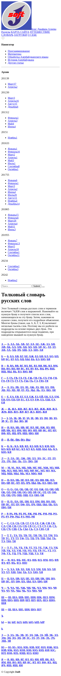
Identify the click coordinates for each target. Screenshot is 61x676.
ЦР (3, 581)
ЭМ (3, 638)
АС (44, 347)
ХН (44, 569)
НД (27, 480)
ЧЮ (34, 590)
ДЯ (54, 390)
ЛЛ (34, 458)
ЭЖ (36, 635)
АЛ (14, 347)
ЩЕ (21, 609)
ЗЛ (41, 418)
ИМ (19, 430)
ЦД (22, 578)
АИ (53, 344)
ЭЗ (41, 635)
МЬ (22, 473)
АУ (53, 347)
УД (35, 547)
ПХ (28, 504)
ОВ (26, 489)
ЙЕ (12, 439)
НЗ (37, 480)
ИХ (9, 433)
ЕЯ (3, 402)
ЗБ (15, 418)
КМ (47, 446)
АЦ (14, 350)
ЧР (54, 587)
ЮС (52, 650)
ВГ (21, 365)
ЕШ (47, 399)
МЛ (9, 470)
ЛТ (49, 458)
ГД (20, 378)
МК (3, 470)
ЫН (25, 622)
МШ (9, 473)
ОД (36, 489)
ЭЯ (9, 641)
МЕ (40, 467)
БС (7, 359)
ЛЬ (19, 461)
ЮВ (31, 647)
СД (32, 523)
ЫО (31, 622)
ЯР (24, 662)
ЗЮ (21, 421)
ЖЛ (54, 409)
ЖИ (48, 409)
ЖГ (25, 409)
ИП (35, 430)
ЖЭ (32, 411)
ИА (12, 427)
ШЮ (52, 600)
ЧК (34, 587)
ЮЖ (49, 647)
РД (20, 513)
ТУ (17, 538)
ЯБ (12, 659)
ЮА (19, 647)
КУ (28, 449)
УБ (20, 547)
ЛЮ (30, 461)
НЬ (39, 483)
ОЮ (36, 495)
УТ (49, 550)
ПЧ (33, 504)
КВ (21, 446)
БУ (12, 359)
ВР (18, 368)
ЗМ (46, 418)
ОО (24, 492)
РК (40, 513)
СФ (49, 526)
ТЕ (30, 535)
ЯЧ (3, 665)
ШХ (39, 600)
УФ (3, 553)
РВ (15, 513)
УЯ (41, 553)
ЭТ (33, 638)
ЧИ (28, 587)
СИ (48, 523)
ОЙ (57, 489)
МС (37, 470)
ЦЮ (39, 581)
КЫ (44, 449)
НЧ (28, 483)
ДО (8, 390)
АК (8, 347)
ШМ (51, 597)
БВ (17, 356)
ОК (3, 492)
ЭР (23, 638)
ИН (25, 430)
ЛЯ (36, 461)
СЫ (25, 529)
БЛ (46, 356)
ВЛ (50, 365)
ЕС (23, 399)
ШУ (33, 600)
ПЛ (32, 501)
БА (12, 356)
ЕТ (27, 399)
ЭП (19, 638)
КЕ (26, 446)
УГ (30, 547)
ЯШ (9, 665)
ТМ (50, 535)
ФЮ (24, 563)
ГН (55, 378)
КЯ (9, 452)
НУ (18, 483)
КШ (38, 449)
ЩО (33, 609)
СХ (54, 526)
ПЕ (21, 501)
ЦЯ (45, 581)
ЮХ (16, 653)
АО (30, 347)
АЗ (47, 344)
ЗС (6, 421)
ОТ (44, 492)
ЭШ (3, 641)
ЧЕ (17, 587)
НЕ (32, 480)
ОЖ (41, 489)
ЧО (50, 587)
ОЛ (8, 492)
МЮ (33, 473)
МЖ (45, 467)
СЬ (31, 529)
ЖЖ (42, 409)
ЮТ (3, 653)
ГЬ (31, 381)
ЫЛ (19, 622)
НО (3, 483)
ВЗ (35, 365)
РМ (45, 513)
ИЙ (3, 430)
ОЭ (31, 495)
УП (34, 550)
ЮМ (22, 650)
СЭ (36, 529)
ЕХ (42, 399)
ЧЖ (23, 587)
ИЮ (31, 433)
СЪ (20, 529)
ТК (40, 535)
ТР (2, 538)
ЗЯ (26, 421)
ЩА (14, 609)
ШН (3, 600)
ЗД (27, 418)
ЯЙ (42, 659)
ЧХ (13, 590)
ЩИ (27, 609)
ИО (30, 430)
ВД (26, 365)
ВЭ (19, 371)
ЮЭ (29, 653)
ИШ (24, 433)
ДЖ (32, 387)
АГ (27, 344)
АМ (19, 347)
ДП (13, 390)
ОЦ (8, 495)
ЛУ (53, 458)
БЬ (32, 359)
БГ (21, 356)
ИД (32, 427)
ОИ (51, 489)
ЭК (51, 635)
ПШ (38, 504)
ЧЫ (18, 590)
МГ (34, 467)
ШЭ (45, 600)
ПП (53, 501)
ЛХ (3, 461)
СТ (39, 526)
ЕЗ (36, 396)
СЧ (8, 529)
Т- (11, 535)
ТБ (20, 535)
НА (12, 480)
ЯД (27, 659)
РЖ (30, 513)
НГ (22, 480)
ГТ (12, 381)
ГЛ (45, 378)
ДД (22, 387)
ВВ (17, 365)
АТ (49, 347)
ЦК (42, 578)
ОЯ (42, 495)
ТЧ (37, 538)
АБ (17, 344)
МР (32, 470)
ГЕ (25, 378)
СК (53, 523)
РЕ (25, 513)
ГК (40, 378)
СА (12, 523)
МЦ (3, 473)
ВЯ (30, 371)
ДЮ (48, 390)
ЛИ (28, 458)
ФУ (8, 563)
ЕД (26, 396)
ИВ (22, 427)
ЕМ (56, 396)
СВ (22, 523)
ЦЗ (32, 578)
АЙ (3, 347)
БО (51, 356)
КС (18, 449)
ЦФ (18, 581)
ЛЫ (14, 461)
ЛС (44, 458)
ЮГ (37, 647)
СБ (17, 523)
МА (18, 467)
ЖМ (3, 411)
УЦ (14, 553)
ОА (16, 489)
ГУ (16, 381)
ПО (48, 501)
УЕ (40, 547)
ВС (23, 368)
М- (13, 467)
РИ (35, 513)
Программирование (19, 51)
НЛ (52, 480)
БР (2, 359)
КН (52, 446)
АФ (3, 350)
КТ (23, 449)
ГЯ (46, 381)
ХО (49, 569)
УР (39, 550)
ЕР (18, 399)
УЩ (30, 553)
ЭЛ (56, 635)
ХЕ (22, 569)
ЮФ (9, 653)
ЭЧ (52, 638)
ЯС (29, 662)
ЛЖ (23, 458)
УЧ (19, 553)
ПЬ (50, 504)
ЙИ (17, 439)
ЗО (55, 418)
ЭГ (26, 635)
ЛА (12, 458)
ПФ (22, 504)
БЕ (26, 356)
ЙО (23, 439)
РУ (7, 516)
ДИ (42, 387)
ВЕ (31, 365)
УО (29, 550)
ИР (39, 430)
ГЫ (26, 381)
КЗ (31, 446)
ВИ (40, 365)
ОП (30, 492)
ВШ (52, 368)
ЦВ (17, 578)
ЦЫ (29, 581)
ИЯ (37, 433)
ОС (39, 492)
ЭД (31, 635)
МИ (57, 467)
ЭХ (47, 638)
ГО (3, 381)
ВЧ (46, 368)
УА (15, 547)
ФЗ (29, 560)
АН (25, 347)
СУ (44, 526)
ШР (22, 600)
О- (11, 489)
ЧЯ (40, 590)
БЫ (27, 359)
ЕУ (32, 399)
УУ (54, 550)
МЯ (40, 473)
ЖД (30, 409)
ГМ (50, 378)
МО (20, 470)
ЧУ (7, 590)
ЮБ (25, 647)
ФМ (45, 560)
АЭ (30, 350)
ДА (12, 387)
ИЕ (37, 427)
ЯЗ (31, 659)
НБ (17, 480)
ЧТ (3, 590)
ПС (8, 504)
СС (34, 526)
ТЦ (32, 538)
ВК (45, 365)
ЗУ (11, 421)
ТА (15, 535)
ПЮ (3, 507)
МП (26, 470)
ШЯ (3, 603)
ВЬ (15, 371)
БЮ (43, 359)
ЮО (35, 650)
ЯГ (22, 659)
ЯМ (3, 662)
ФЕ (24, 560)
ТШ (42, 538)
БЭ (37, 359)
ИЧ (19, 433)
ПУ (17, 504)
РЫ (17, 516)
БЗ (36, 356)
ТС (7, 538)
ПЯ (9, 507)
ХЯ (41, 572)
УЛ (13, 550)
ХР (53, 569)
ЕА (12, 396)
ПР (3, 504)
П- (11, 501)
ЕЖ (31, 396)
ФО (51, 560)
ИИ (53, 427)
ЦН (48, 578)
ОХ (3, 495)
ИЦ (14, 433)
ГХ (21, 381)
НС (13, 483)
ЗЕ (32, 418)
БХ (17, 359)
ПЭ (55, 504)
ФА (13, 560)
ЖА (14, 409)
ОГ (31, 489)
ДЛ (47, 387)
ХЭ (30, 572)
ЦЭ (34, 581)
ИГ (27, 427)
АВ (22, 344)
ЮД (43, 647)
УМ (19, 550)
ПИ (27, 501)
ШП (16, 600)
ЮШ (22, 653)
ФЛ (40, 560)
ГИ (35, 378)
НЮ (49, 483)
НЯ (55, 483)
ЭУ (37, 638)
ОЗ (46, 489)
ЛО (39, 458)
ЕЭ (53, 399)
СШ (14, 529)
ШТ (27, 600)
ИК (8, 430)
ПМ (37, 501)
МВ (29, 467)
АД (32, 344)
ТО (55, 535)
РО (55, 513)
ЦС (8, 581)
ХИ (28, 569)
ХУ (7, 572)
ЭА (12, 635)
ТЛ (45, 535)
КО (3, 449)
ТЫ (48, 538)
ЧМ (44, 587)
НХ (23, 483)
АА (12, 344)
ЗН (50, 418)
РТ (2, 516)
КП (8, 449)
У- (11, 547)
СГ (27, 523)
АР (39, 347)
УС (44, 550)
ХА (12, 569)
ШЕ (27, 597)
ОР (34, 492)
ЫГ (14, 622)
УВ (25, 547)
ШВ (21, 597)
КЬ (50, 449)
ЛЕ (17, 458)
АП (35, 347)
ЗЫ (16, 421)
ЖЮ (38, 411)
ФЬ (13, 563)
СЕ (37, 523)
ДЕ (26, 387)
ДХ (27, 390)
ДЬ (38, 390)
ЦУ (12, 581)
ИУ (54, 430)
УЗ (50, 547)
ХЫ (19, 572)
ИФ (3, 433)
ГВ (15, 378)
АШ (24, 350)
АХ (9, 350)
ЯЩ (15, 665)
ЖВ (20, 409)
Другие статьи (16, 62)
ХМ (38, 569)
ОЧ (13, 495)
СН (14, 526)
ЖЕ (36, 409)
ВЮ (25, 371)
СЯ (47, 529)
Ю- (14, 647)
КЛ (41, 446)
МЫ (16, 473)
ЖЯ (44, 411)
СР (29, 526)
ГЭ (36, 381)
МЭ (28, 473)
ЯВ (17, 659)
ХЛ (33, 569)
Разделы (5, 32)
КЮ (3, 452)
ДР (18, 390)
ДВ (17, 387)
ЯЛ (52, 659)
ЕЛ (51, 396)
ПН (43, 501)
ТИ (35, 535)
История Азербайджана (21, 59)
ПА (16, 501)
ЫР (42, 622)
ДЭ (43, 390)
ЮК (9, 650)
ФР (56, 560)
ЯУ (39, 662)
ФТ (3, 563)
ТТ (12, 538)
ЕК (46, 396)
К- (11, 446)
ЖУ (27, 411)
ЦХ (23, 581)
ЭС (28, 638)
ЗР (2, 421)
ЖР (21, 411)
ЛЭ (24, 461)
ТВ (25, 535)
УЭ (36, 553)
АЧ (19, 350)
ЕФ (37, 399)
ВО (8, 368)
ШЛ (45, 597)
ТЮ (8, 541)
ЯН (9, 662)
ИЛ (14, 430)
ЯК (47, 659)
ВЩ (3, 371)
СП (25, 526)
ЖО (16, 411)
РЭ (22, 516)
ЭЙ (46, 635)
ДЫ (32, 390)
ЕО (8, 399)
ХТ (3, 572)
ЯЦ (54, 662)
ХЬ (25, 572)
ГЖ (30, 378)
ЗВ (19, 418)
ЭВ (22, 635)
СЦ (3, 529)
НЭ (44, 483)
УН (24, 550)
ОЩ (25, 495)
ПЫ (45, 504)
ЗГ (23, 418)
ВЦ (42, 368)
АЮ (35, 350)
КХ (33, 449)
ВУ (32, 368)
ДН (3, 390)
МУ (48, 470)
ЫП (36, 622)
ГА (11, 378)
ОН (19, 492)
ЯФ (44, 662)
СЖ (42, 523)
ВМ (55, 365)
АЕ (37, 344)
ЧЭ (29, 590)
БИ (41, 356)
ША (14, 597)
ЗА (10, 418)
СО (19, 526)
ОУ (49, 492)
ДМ (52, 387)
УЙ (3, 550)
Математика (14, 54)
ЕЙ (41, 396)
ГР (7, 381)
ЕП (13, 399)
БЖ (31, 356)
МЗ (51, 467)
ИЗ (47, 427)
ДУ (22, 390)
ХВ (17, 569)
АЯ (41, 350)
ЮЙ (3, 650)
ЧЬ (24, 590)
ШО (9, 600)
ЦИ (37, 578)
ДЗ (37, 387)
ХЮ (35, 572)
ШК (39, 597)
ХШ (13, 572)
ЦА (12, 578)
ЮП (41, 650)
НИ (42, 480)
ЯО (14, 662)
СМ (9, 526)
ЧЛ (39, 587)
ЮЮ (36, 653)
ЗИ (36, 418)
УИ (55, 547)
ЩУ (39, 609)
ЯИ (37, 659)
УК (8, 550)
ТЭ (3, 541)
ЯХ (49, 662)
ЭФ (43, 638)
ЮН (28, 650)
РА (11, 513)
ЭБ (17, 635)
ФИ (34, 560)
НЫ (33, 483)
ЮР (47, 650)
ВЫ (9, 371)
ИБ (17, 427)
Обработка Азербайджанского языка (28, 57)
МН (15, 470)
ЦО (53, 578)
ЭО (14, 638)
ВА (12, 365)
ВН (3, 368)
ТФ (22, 538)
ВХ (37, 368)
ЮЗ (56, 647)
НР (8, 483)
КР (13, 449)
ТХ (27, 538)
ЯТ (34, 662)
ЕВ (17, 396)
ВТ (27, 368)
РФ (12, 516)
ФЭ (19, 563)
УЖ (45, 547)
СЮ (41, 529)
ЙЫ (28, 439)
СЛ (3, 526)
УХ (9, 553)
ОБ (21, 489)
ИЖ (42, 427)
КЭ (55, 449)
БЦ (22, 359)
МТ (42, 470)
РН (50, 513)
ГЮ (41, 381)
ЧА (12, 587)
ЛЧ (8, 461)
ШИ (33, 597)
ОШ (19, 495)
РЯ (33, 516)
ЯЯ (21, 665)
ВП (13, 368)
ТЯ (14, 541)
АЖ (42, 344)
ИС (45, 430)
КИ (36, 446)
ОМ (14, 492)
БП (56, 356)
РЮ (28, 516)
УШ (24, 553)
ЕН (3, 399)
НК (47, 480)
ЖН (10, 411)
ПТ (12, 504)
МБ (24, 467)
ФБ (18, 560)
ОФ (54, 492)
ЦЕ (27, 578)
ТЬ (54, 538)
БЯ (48, 359)
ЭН (9, 638)
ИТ (49, 430)
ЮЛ (16, 650)
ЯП (19, 662)
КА (16, 446)
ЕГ (21, 396)
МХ (53, 470)
